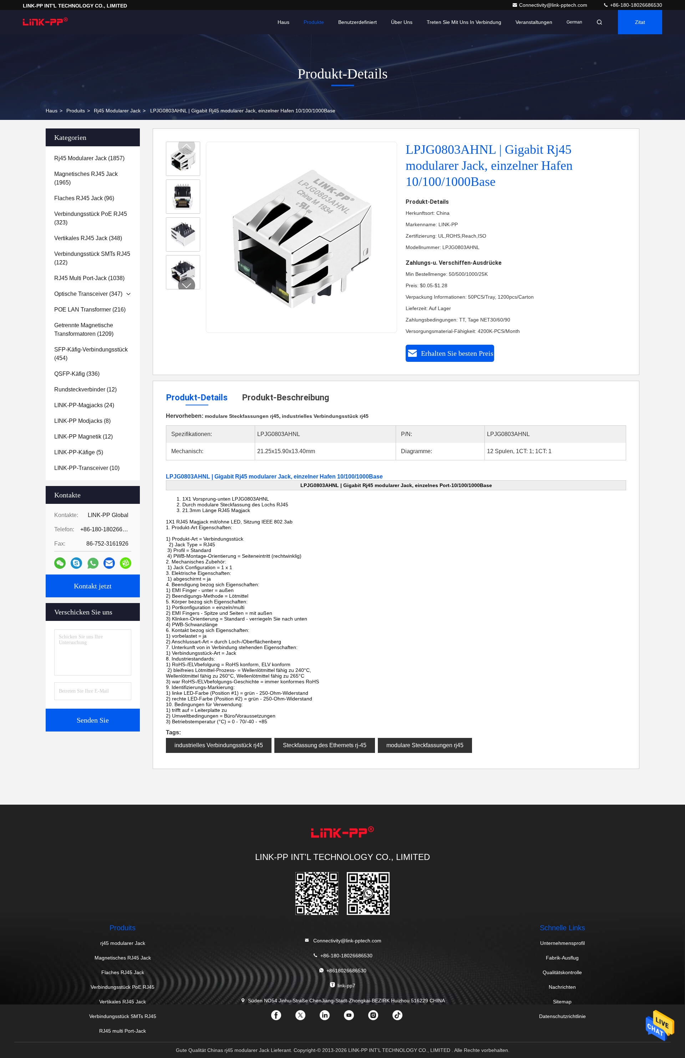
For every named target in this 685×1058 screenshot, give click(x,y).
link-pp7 (346, 985)
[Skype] (76, 563)
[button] (186, 285)
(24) (84, 405)
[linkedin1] (330, 1018)
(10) (87, 468)
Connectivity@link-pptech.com (554, 5)
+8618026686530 (346, 970)
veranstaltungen (534, 22)
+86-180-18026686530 (635, 5)
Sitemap (562, 1001)
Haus (283, 22)
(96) (84, 198)
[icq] (125, 563)
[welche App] (93, 563)
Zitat (640, 22)
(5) (78, 452)
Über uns (401, 22)
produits (75, 110)
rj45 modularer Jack (117, 110)
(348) (88, 238)
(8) (82, 421)
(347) (88, 294)
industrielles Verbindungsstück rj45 (218, 745)
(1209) (83, 329)
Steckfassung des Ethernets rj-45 (324, 745)
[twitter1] (306, 1018)
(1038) (89, 278)
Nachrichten (562, 987)
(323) (90, 218)
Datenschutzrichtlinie (562, 1016)
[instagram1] (378, 1018)
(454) (91, 353)
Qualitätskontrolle (562, 972)
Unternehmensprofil (562, 943)
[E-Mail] (109, 563)
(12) (85, 389)
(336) (77, 374)
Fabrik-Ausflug (562, 958)
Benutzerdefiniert (357, 22)
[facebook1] (281, 1018)
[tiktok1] (403, 1018)
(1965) (86, 178)
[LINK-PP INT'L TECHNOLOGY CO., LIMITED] (45, 22)
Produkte (314, 22)
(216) (90, 310)
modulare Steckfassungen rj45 (424, 745)
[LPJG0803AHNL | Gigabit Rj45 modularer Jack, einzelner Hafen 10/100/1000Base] (301, 237)
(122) (92, 258)
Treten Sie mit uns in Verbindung (464, 22)
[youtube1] (354, 1018)
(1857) (89, 158)
